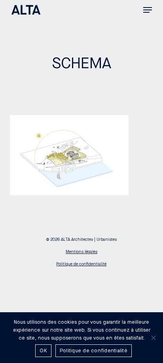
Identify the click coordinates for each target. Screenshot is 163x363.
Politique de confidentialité (81, 264)
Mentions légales (81, 252)
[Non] (153, 338)
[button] (147, 10)
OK (43, 351)
